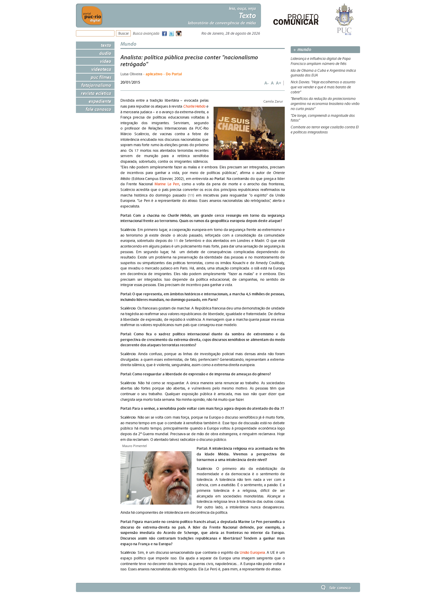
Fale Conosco (98, 109)
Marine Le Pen (167, 184)
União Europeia (252, 553)
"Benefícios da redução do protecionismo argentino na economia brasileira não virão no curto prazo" (325, 104)
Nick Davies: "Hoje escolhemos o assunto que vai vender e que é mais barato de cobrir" (323, 87)
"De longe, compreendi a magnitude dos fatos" (323, 118)
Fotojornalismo (96, 85)
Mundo (128, 43)
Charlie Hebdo (194, 106)
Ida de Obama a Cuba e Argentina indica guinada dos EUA (323, 73)
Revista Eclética (96, 93)
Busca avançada (146, 34)
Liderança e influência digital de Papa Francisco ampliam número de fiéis (321, 61)
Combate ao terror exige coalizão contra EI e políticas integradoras (325, 129)
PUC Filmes (101, 77)
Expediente (100, 101)
